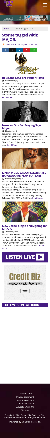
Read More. (7, 97)
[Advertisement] (25, 18)
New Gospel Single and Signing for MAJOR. (24, 227)
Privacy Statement (25, 396)
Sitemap (25, 410)
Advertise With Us (25, 406)
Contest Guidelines (25, 400)
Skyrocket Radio (32, 421)
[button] (45, 5)
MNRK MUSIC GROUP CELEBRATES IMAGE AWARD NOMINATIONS (24, 174)
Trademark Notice (25, 403)
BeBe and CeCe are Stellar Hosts (23, 78)
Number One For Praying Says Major (21, 126)
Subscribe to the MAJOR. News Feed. (21, 44)
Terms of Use (25, 393)
